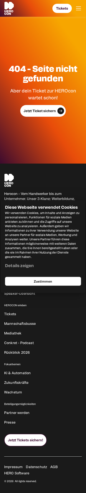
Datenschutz (36, 467)
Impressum (13, 467)
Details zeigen (19, 265)
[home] (9, 8)
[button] (77, 8)
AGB (53, 467)
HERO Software (16, 473)
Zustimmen (43, 281)
